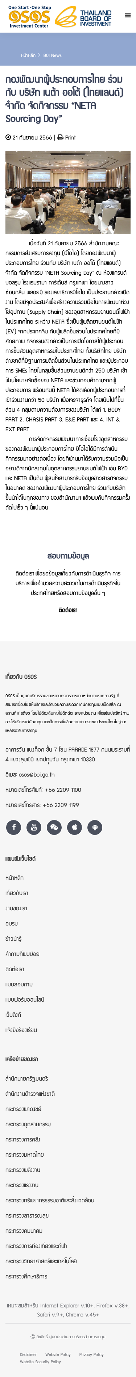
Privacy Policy (91, 1355)
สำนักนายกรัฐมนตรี (26, 1079)
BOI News (53, 56)
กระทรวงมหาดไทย (24, 1155)
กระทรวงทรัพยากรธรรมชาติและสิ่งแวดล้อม (49, 1201)
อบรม (11, 924)
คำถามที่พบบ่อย (22, 954)
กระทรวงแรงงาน (21, 1186)
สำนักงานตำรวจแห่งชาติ (30, 1094)
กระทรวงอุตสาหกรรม (28, 1125)
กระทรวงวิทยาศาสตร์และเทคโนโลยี (41, 1262)
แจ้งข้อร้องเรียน (21, 1030)
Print (69, 138)
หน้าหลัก (28, 56)
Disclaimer (28, 1355)
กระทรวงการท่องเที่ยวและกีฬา (36, 1246)
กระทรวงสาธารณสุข (27, 1216)
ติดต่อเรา (68, 610)
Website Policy (58, 1355)
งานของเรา (16, 909)
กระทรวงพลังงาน (22, 1170)
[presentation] (12, 199)
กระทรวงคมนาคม (23, 1231)
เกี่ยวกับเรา (16, 893)
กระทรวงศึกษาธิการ (26, 1277)
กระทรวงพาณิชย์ (23, 1109)
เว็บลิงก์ (13, 1015)
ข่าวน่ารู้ (13, 939)
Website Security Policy (40, 1362)
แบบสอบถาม (19, 985)
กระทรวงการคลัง (22, 1140)
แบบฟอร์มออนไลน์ (24, 1000)
